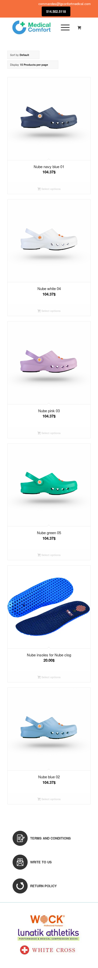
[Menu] (63, 27)
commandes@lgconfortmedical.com (64, 3)
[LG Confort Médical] (40, 27)
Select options (51, 189)
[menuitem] (64, 27)
